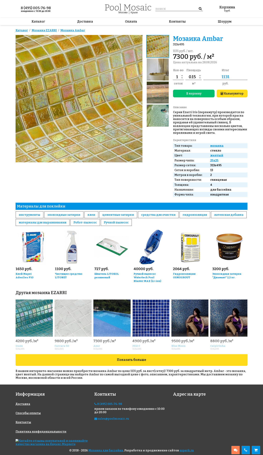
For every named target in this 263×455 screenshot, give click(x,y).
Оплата (131, 21)
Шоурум (225, 21)
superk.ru (186, 450)
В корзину (193, 93)
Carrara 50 (62, 346)
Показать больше (131, 360)
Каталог (38, 21)
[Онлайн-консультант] (236, 450)
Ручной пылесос (116, 222)
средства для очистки (158, 214)
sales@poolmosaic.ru (113, 418)
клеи (91, 214)
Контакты (177, 21)
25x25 (214, 160)
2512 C (136, 346)
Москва (123, 12)
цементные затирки (118, 214)
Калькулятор (233, 93)
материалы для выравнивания (42, 222)
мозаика (216, 145)
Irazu (19, 346)
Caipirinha (217, 346)
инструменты (29, 214)
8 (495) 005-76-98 (36, 8)
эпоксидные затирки (63, 214)
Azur (96, 346)
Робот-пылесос (85, 222)
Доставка (85, 21)
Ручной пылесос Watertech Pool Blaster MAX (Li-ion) (147, 277)
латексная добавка (228, 214)
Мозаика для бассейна (105, 450)
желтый (216, 155)
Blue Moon (178, 346)
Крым (134, 12)
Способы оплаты (28, 413)
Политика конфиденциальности (41, 431)
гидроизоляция (195, 214)
